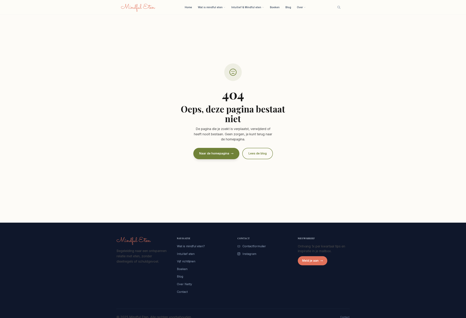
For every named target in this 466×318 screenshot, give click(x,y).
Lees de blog (257, 153)
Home (188, 7)
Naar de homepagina (214, 153)
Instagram (249, 254)
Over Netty (184, 284)
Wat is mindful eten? (191, 246)
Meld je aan (310, 260)
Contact (182, 292)
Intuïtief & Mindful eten (246, 7)
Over (300, 7)
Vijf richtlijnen (186, 261)
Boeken (275, 7)
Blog (288, 7)
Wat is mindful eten (210, 7)
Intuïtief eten (186, 254)
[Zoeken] (339, 7)
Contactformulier (254, 246)
